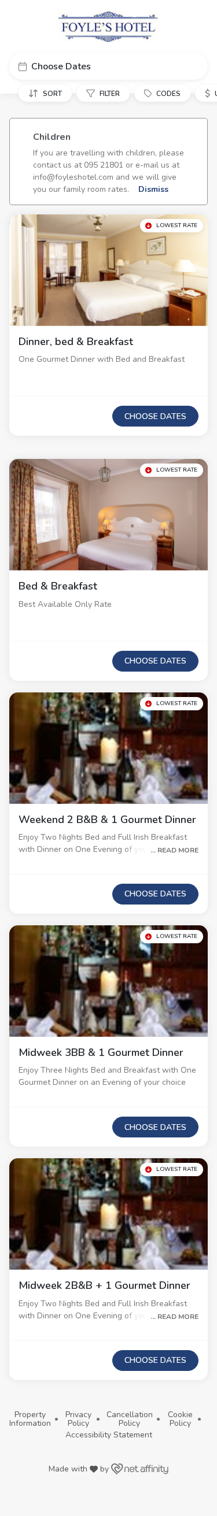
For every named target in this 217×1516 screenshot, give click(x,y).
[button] (108, 66)
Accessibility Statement (108, 1434)
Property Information (30, 1419)
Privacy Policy (78, 1419)
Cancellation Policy (129, 1419)
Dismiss (152, 189)
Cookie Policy (180, 1419)
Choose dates (155, 416)
